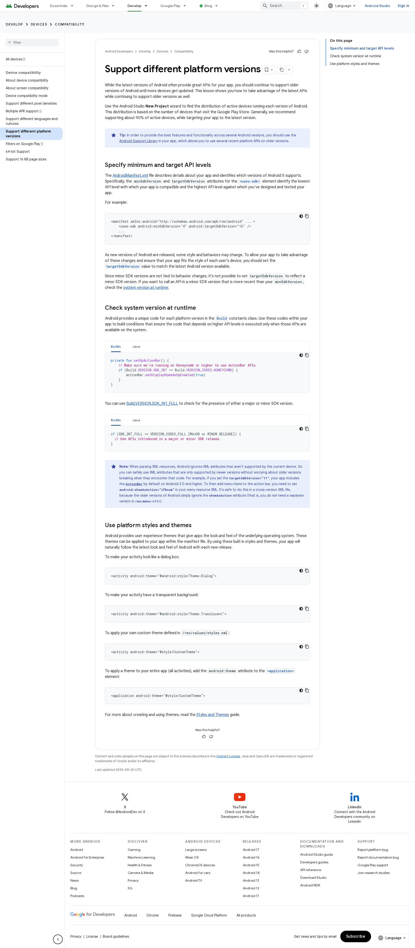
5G (130, 888)
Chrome (152, 915)
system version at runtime (145, 287)
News (74, 880)
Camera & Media (140, 873)
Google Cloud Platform (209, 915)
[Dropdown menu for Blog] (218, 6)
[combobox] (284, 5)
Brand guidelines (116, 936)
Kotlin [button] (116, 346)
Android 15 (251, 865)
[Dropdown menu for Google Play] (186, 6)
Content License (228, 756)
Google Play (170, 6)
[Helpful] (299, 51)
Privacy (133, 880)
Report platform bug (373, 849)
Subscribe (356, 936)
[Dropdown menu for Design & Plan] (115, 6)
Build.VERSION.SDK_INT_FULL (152, 403)
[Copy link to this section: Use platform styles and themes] (196, 526)
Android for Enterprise (87, 857)
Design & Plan (97, 6)
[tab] (116, 346)
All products (246, 915)
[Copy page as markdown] (281, 70)
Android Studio (377, 6)
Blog (208, 6)
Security (76, 865)
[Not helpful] (306, 51)
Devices (39, 24)
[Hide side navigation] (58, 939)
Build (222, 318)
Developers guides (314, 862)
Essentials (59, 6)
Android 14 (251, 873)
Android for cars (197, 873)
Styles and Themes (212, 714)
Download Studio (313, 877)
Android (76, 849)
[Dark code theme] (301, 216)
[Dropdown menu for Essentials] (74, 6)
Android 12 (251, 888)
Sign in (403, 6)
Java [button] (136, 346)
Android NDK (310, 885)
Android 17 (251, 849)
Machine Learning (141, 857)
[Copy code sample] (307, 216)
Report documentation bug (378, 857)
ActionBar (134, 484)
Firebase (175, 915)
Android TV (193, 880)
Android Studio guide (316, 854)
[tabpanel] (207, 372)
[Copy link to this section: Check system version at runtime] (201, 308)
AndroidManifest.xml (130, 175)
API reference (310, 870)
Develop (135, 6)
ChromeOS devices (200, 865)
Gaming (134, 849)
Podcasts (77, 896)
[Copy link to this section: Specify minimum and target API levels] (216, 165)
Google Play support (373, 865)
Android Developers (119, 51)
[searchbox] (32, 42)
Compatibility (70, 24)
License (92, 936)
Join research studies (374, 873)
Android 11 (251, 896)
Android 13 (251, 880)
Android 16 (251, 857)
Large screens (196, 849)
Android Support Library (138, 141)
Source (75, 873)
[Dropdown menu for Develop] (148, 6)
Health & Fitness (140, 865)
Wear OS (192, 857)
